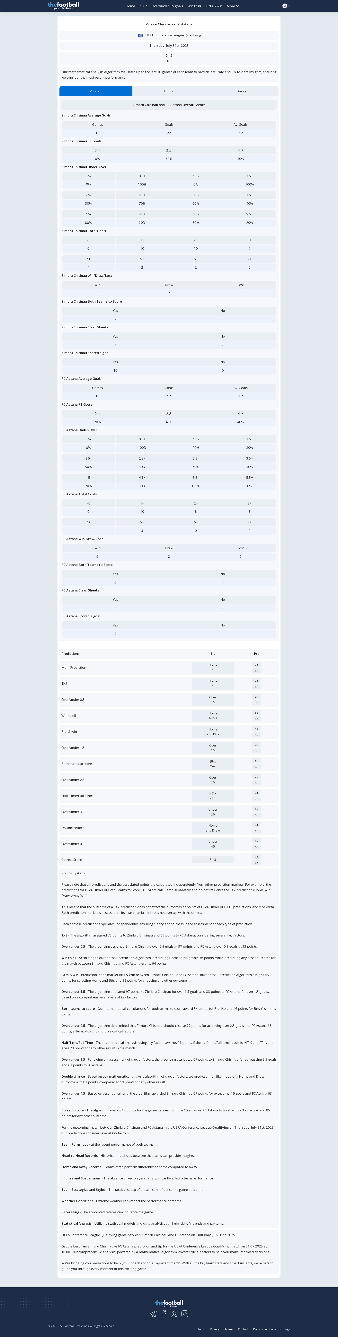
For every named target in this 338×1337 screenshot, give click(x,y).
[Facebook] (163, 1314)
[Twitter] (174, 1314)
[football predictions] (63, 6)
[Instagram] (185, 1314)
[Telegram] (153, 1314)
